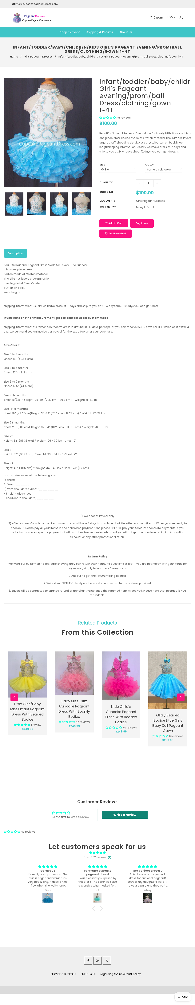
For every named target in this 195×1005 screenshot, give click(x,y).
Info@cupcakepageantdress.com (36, 4)
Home (14, 56)
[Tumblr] (107, 961)
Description (15, 253)
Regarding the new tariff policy (120, 974)
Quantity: (106, 182)
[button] (107, 118)
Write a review (124, 815)
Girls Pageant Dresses (38, 56)
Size (102, 164)
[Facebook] (88, 961)
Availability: (107, 207)
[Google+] (97, 961)
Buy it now (142, 223)
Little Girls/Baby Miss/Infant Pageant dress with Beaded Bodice (27, 712)
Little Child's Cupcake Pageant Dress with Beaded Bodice (121, 714)
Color (149, 164)
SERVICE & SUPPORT (63, 974)
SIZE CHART (88, 974)
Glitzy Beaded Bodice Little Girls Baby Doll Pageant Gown (167, 723)
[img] (97, 852)
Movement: (107, 201)
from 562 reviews (95, 857)
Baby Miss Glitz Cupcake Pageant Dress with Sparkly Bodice (74, 709)
